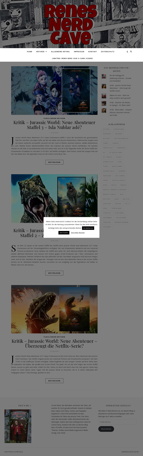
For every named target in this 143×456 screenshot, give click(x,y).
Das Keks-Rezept (78, 232)
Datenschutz (107, 51)
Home (29, 51)
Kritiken (40, 51)
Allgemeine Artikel (60, 51)
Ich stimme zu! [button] (88, 228)
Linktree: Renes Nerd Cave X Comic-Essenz (72, 58)
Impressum (79, 51)
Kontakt (92, 51)
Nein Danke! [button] (64, 233)
